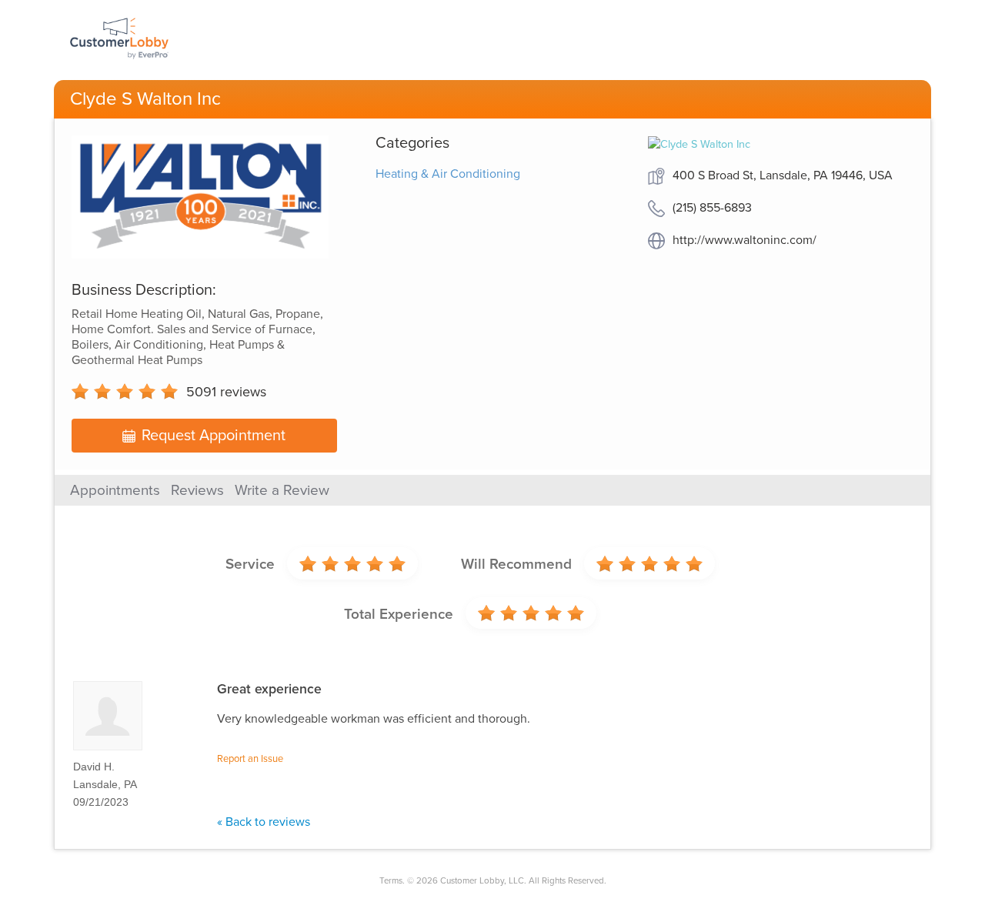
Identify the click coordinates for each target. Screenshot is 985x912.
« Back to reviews (263, 822)
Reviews (197, 490)
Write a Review (282, 490)
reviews (226, 391)
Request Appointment (213, 435)
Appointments (115, 490)
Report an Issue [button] (250, 759)
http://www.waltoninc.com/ (744, 240)
